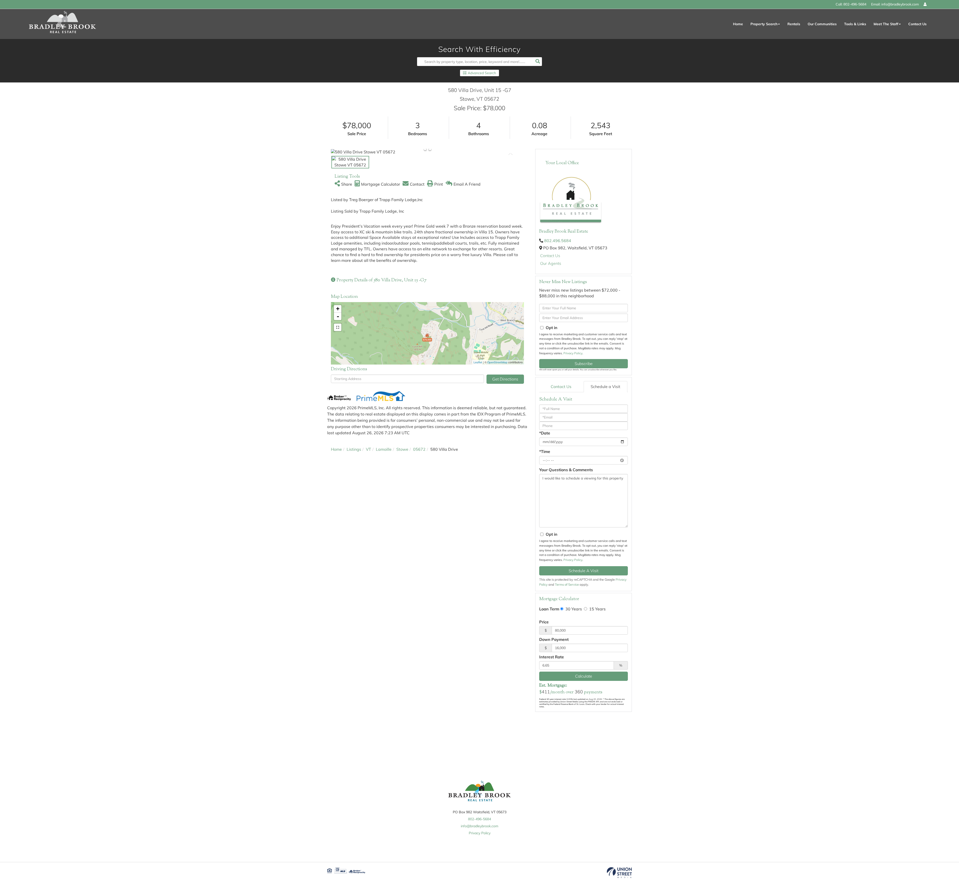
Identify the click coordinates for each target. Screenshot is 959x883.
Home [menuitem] (738, 24)
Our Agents (550, 263)
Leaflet (478, 362)
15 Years (597, 608)
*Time (544, 451)
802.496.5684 (557, 240)
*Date (544, 433)
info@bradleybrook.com (900, 4)
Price (544, 621)
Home (336, 449)
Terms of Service (567, 584)
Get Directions (505, 379)
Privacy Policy (572, 353)
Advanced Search (482, 73)
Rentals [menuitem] (793, 24)
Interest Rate (551, 656)
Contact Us (550, 255)
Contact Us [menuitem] (917, 24)
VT (368, 449)
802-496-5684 (854, 4)
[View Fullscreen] (337, 327)
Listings (354, 449)
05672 (419, 449)
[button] (537, 61)
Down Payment (554, 639)
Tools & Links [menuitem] (855, 24)
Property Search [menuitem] (763, 24)
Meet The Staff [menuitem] (886, 24)
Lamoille (384, 449)
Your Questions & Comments (566, 469)
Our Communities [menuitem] (822, 24)
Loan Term (549, 608)
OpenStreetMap (497, 362)
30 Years (573, 608)
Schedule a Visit (605, 386)
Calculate (583, 676)
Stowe (402, 449)
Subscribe (584, 363)
